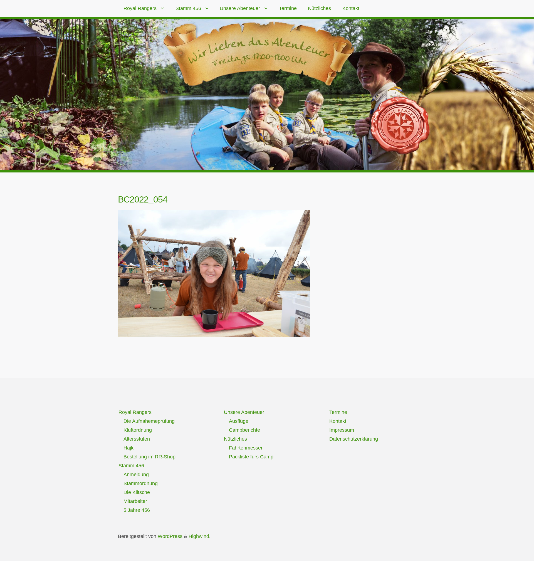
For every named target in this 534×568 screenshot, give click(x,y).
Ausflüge (238, 421)
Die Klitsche (136, 492)
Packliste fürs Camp (251, 457)
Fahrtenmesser (246, 448)
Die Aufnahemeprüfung (149, 421)
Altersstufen (136, 439)
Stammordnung (140, 483)
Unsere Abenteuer (240, 8)
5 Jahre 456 (136, 510)
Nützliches (319, 8)
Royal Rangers (140, 8)
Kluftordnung (137, 430)
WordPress (170, 536)
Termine (288, 8)
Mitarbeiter (135, 501)
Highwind (199, 536)
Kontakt (350, 8)
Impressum (341, 430)
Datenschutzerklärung (353, 439)
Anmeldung (136, 474)
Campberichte (244, 430)
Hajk (128, 448)
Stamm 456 (188, 8)
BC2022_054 (142, 199)
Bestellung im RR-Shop (149, 457)
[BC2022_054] (214, 273)
